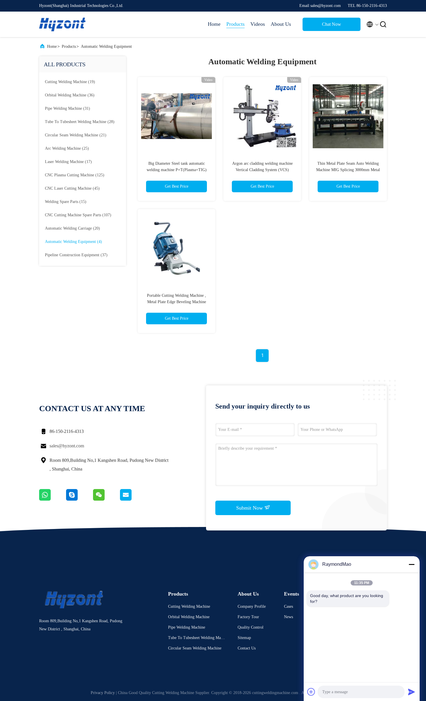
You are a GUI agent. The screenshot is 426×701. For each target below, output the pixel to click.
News (288, 617)
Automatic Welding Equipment (106, 46)
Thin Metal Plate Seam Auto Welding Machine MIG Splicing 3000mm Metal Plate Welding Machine (348, 169)
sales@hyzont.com (67, 445)
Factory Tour (248, 617)
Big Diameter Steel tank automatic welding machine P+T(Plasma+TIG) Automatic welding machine (177, 169)
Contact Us (247, 648)
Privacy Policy (103, 693)
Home (214, 24)
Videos (257, 24)
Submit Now (250, 508)
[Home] (62, 24)
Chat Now (331, 24)
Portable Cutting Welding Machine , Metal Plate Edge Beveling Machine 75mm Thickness (176, 301)
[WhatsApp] (52, 499)
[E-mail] (133, 499)
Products (235, 24)
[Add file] (311, 691)
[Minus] (411, 564)
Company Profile (252, 606)
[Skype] (79, 499)
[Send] (411, 691)
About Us (281, 24)
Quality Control (250, 627)
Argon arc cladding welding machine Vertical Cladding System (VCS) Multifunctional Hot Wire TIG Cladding (262, 169)
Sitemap (244, 638)
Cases (288, 606)
